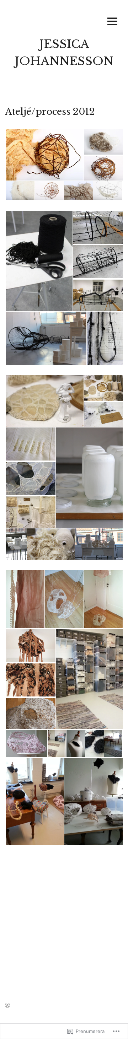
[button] (44, 155)
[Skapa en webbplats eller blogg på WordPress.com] (7, 1005)
